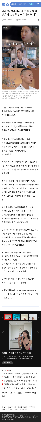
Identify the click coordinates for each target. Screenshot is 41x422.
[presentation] (2, 317)
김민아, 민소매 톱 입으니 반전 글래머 (17, 353)
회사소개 (4, 407)
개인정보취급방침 (22, 407)
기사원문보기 (7, 363)
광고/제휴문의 (12, 407)
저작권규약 (32, 407)
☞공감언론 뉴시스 (9, 290)
